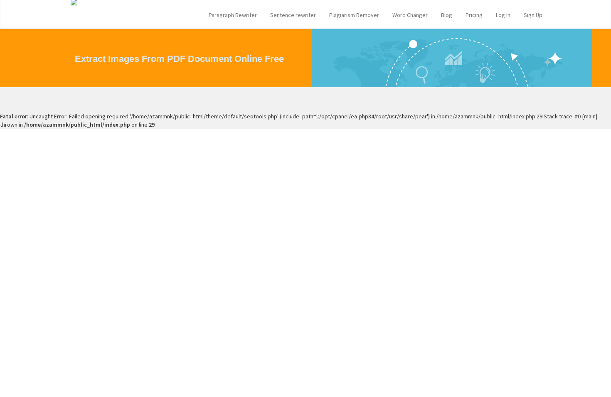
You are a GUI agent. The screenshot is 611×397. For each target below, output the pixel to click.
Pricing (474, 15)
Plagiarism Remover (354, 15)
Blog (446, 15)
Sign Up (533, 15)
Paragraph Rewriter (233, 15)
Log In (503, 15)
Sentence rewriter (293, 15)
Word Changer (410, 15)
